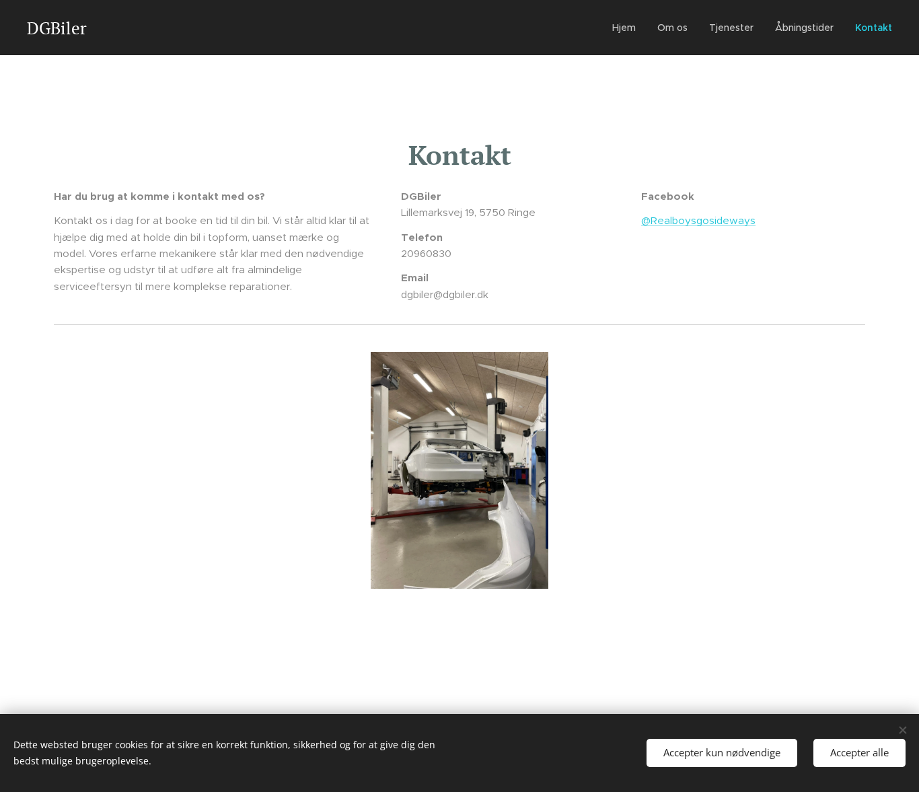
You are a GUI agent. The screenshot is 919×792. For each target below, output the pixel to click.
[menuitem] (628, 27)
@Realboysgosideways (698, 220)
